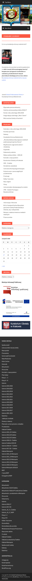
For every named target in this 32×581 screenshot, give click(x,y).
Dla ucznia (5, 369)
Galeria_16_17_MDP (8, 512)
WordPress (16, 577)
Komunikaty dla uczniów (9, 526)
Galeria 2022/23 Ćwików (9, 437)
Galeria (4, 383)
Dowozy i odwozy (7, 421)
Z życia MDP (5, 473)
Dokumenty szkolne (9, 152)
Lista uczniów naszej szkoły (10, 348)
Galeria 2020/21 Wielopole (10, 465)
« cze (3, 266)
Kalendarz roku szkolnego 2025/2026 (14, 129)
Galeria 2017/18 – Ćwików (9, 448)
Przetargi (6, 176)
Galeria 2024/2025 (7, 388)
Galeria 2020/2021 (7, 399)
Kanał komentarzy (7, 565)
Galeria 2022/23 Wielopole (10, 459)
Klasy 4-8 (4, 518)
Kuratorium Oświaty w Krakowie (13, 160)
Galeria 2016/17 (6, 504)
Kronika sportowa (8, 132)
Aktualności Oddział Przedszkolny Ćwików (14, 490)
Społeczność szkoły (8, 545)
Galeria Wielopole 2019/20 (10, 467)
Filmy (5, 184)
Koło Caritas (5, 361)
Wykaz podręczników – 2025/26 (12, 155)
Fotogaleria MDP (7, 476)
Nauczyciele (5, 350)
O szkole (4, 534)
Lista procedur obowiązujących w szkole (15, 187)
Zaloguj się (5, 560)
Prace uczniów (7, 217)
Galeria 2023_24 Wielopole (10, 457)
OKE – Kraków (7, 163)
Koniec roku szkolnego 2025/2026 (13, 113)
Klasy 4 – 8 (5, 380)
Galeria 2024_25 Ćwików (9, 432)
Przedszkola (5, 427)
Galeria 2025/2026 (7, 386)
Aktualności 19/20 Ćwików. (10, 488)
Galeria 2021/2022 (7, 397)
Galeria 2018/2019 (7, 405)
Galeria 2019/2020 (7, 402)
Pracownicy (5, 353)
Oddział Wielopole (7, 451)
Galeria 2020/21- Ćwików (9, 440)
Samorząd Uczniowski (8, 356)
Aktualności (5, 367)
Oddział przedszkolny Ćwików (11, 540)
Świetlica (4, 416)
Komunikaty (5, 523)
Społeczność (5, 345)
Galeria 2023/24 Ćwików (9, 435)
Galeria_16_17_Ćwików (9, 510)
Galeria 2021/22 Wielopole (10, 462)
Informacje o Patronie (10, 202)
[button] (16, 46)
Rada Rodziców (6, 359)
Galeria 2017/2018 (7, 408)
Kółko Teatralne (8, 179)
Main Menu (8, 28)
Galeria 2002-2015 (7, 413)
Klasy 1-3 (4, 515)
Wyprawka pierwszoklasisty (11, 107)
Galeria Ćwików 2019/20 (9, 443)
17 (4, 255)
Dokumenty (5, 499)
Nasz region (7, 181)
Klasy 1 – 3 (5, 378)
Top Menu (8, 2)
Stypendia (6, 149)
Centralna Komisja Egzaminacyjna (13, 169)
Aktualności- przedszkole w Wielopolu (13, 493)
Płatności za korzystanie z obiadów (12, 424)
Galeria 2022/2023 (7, 394)
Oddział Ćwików (6, 429)
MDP (3, 470)
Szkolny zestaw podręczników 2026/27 (15, 110)
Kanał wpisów (6, 563)
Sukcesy (5, 134)
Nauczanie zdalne (7, 531)
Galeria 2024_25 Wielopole (10, 454)
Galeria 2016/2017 (7, 410)
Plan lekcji (5, 375)
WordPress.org (6, 568)
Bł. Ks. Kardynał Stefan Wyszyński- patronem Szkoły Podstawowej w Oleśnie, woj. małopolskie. (13, 207)
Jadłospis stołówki (7, 418)
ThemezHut (5, 578)
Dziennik (4, 364)
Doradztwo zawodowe (10, 166)
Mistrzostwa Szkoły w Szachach (13, 118)
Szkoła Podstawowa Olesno (18, 575)
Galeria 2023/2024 (7, 391)
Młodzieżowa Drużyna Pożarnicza (12, 529)
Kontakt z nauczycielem (10, 158)
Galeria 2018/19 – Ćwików (9, 446)
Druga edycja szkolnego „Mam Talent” (15, 115)
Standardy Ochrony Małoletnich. (13, 137)
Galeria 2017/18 (6, 507)
